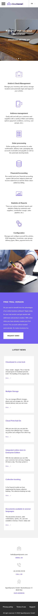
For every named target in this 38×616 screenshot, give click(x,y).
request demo (13, 336)
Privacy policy (8, 607)
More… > (8, 378)
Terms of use (21, 607)
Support (32, 607)
